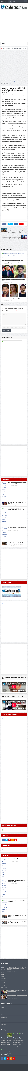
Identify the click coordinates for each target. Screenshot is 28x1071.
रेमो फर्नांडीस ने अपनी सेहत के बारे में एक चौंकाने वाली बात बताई (17, 916)
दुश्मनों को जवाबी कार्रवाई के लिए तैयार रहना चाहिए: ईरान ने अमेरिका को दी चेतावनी (13, 280)
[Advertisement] (14, 25)
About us (3, 1068)
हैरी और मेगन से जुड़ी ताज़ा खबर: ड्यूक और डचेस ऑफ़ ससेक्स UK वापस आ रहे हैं (17, 483)
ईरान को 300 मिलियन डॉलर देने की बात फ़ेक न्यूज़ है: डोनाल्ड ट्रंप (17, 503)
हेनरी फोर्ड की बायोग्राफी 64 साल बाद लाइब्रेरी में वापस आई (17, 528)
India (2, 1010)
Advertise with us (11, 1068)
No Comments (15, 94)
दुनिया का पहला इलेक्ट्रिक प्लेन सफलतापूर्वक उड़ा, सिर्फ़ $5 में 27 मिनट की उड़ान (16, 859)
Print (21, 95)
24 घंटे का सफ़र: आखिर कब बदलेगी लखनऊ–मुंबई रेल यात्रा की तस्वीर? (17, 900)
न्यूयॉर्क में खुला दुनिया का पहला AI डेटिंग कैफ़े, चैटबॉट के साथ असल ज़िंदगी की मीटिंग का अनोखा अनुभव (17, 543)
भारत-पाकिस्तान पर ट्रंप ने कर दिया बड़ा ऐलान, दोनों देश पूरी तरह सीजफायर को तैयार (11, 238)
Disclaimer (18, 1068)
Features (2, 1007)
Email (25, 95)
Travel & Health (4, 1017)
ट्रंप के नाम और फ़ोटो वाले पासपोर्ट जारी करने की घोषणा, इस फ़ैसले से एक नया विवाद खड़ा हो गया (16, 508)
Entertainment (3, 1024)
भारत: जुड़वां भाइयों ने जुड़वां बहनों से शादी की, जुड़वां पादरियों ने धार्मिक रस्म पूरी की (17, 921)
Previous (11, 229)
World (2, 1014)
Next (18, 235)
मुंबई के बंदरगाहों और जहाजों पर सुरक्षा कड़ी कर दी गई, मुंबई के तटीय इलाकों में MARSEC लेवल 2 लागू (16, 231)
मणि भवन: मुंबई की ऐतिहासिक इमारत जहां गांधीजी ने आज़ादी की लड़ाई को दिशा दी (16, 881)
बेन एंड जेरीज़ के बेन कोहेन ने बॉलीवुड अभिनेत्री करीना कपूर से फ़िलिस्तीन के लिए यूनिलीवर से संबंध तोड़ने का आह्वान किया (12, 261)
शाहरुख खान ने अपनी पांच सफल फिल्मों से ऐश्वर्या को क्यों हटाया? (13, 299)
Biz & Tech (3, 1021)
